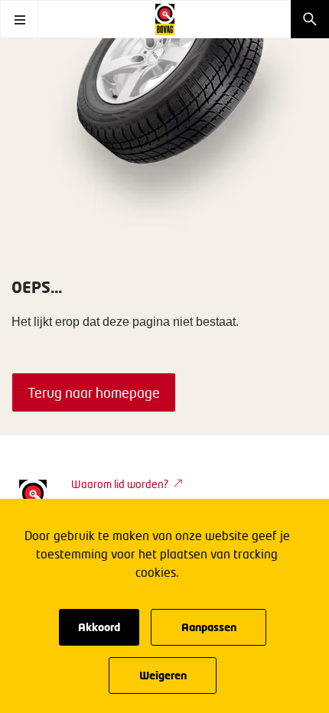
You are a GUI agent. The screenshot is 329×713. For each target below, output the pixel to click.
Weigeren (163, 675)
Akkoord (99, 626)
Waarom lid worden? (119, 483)
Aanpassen (208, 626)
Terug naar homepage (94, 392)
